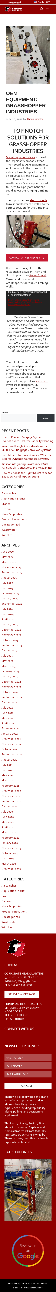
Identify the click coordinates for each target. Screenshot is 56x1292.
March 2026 (8, 562)
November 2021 (11, 744)
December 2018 (11, 868)
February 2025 (10, 593)
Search (5, 412)
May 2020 (7, 822)
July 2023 (7, 655)
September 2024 (11, 603)
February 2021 (10, 785)
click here (42, 381)
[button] (40, 9)
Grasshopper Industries (20, 157)
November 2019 (11, 848)
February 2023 (10, 671)
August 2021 (9, 759)
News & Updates (11, 514)
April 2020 (7, 827)
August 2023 (9, 650)
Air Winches (8, 493)
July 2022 (7, 707)
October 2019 (9, 853)
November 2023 (11, 634)
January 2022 (9, 733)
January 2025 (9, 598)
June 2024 (7, 614)
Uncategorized (10, 524)
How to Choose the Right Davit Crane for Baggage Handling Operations (26, 474)
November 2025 (11, 567)
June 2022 (7, 712)
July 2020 (7, 811)
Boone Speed (37, 275)
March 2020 (8, 832)
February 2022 (10, 728)
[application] (28, 303)
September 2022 (11, 697)
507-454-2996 (14, 2)
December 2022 (11, 681)
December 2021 (11, 738)
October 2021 (9, 749)
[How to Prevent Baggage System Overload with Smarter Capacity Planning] (28, 1190)
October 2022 (9, 692)
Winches (6, 535)
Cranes (5, 503)
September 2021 (11, 754)
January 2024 (9, 624)
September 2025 (11, 572)
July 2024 (7, 608)
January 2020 (9, 842)
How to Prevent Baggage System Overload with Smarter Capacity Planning (27, 439)
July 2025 (7, 582)
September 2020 (11, 801)
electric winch (38, 200)
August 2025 (9, 577)
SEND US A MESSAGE (22, 994)
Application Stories (13, 498)
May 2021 (7, 775)
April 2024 (7, 619)
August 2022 (9, 702)
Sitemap (44, 1283)
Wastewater (9, 529)
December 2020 (11, 790)
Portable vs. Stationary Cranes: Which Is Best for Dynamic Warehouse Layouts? (26, 456)
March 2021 (8, 780)
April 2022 (7, 723)
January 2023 (9, 676)
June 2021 (7, 770)
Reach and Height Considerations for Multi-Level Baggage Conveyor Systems (26, 448)
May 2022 (7, 718)
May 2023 (7, 660)
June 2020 (7, 816)
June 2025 (7, 588)
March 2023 (8, 666)
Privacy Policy (14, 1283)
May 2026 (7, 556)
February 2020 (10, 837)
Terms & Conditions (30, 1283)
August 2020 (9, 806)
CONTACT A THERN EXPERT (25, 257)
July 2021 (7, 764)
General (6, 509)
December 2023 (11, 629)
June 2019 (7, 858)
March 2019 (8, 863)
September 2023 (11, 645)
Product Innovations (14, 519)
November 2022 (11, 686)
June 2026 (7, 551)
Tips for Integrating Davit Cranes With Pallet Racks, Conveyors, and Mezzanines (27, 465)
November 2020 (11, 796)
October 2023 (9, 640)
